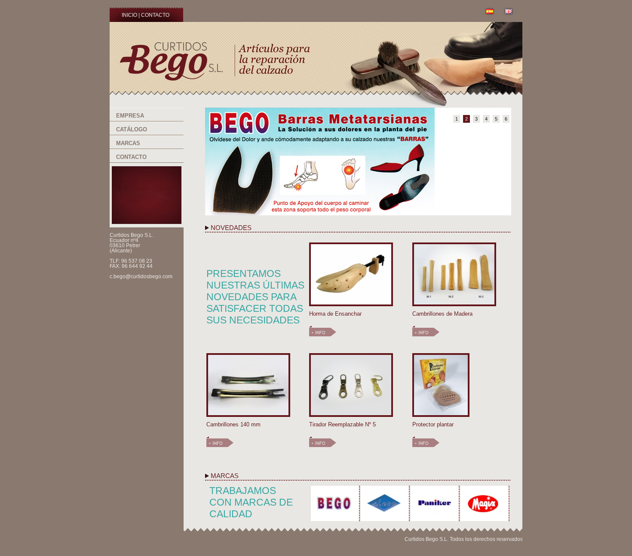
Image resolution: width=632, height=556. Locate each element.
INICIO (129, 15)
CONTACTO (155, 15)
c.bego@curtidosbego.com (141, 276)
